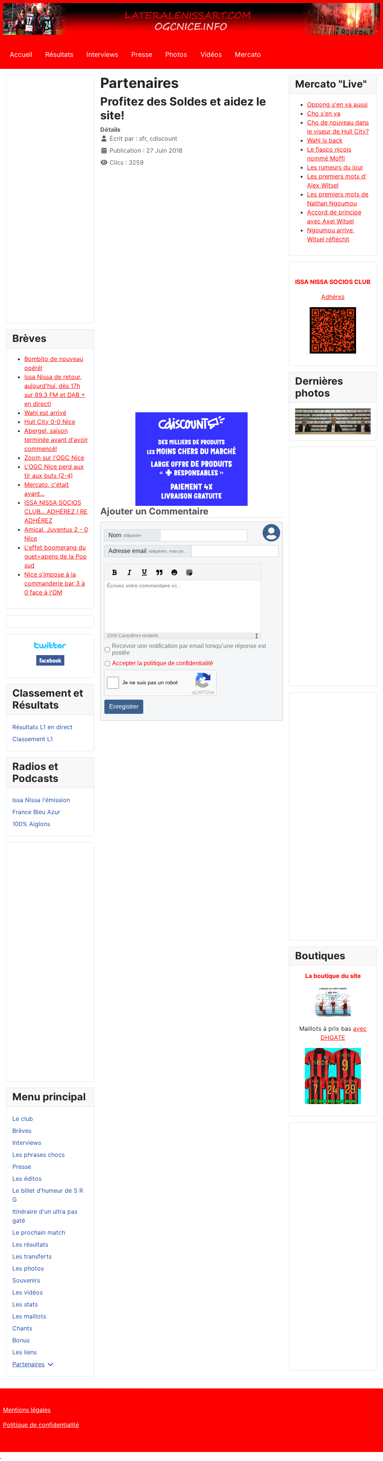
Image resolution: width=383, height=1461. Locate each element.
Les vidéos (27, 1292)
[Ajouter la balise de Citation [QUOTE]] (159, 572)
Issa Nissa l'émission (41, 800)
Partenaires (28, 1364)
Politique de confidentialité (41, 1424)
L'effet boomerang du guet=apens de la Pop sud (55, 556)
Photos (176, 54)
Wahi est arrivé (45, 412)
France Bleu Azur (36, 812)
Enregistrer (123, 706)
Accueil (21, 54)
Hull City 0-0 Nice (49, 421)
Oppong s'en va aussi (337, 104)
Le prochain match (38, 1232)
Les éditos (27, 1178)
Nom (124, 535)
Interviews (102, 54)
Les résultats (30, 1244)
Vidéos (211, 54)
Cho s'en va (323, 113)
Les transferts (32, 1256)
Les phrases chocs (38, 1154)
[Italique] (129, 572)
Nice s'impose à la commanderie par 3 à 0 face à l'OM (54, 583)
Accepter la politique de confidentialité (162, 663)
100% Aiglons (31, 824)
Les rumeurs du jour (335, 167)
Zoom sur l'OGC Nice (54, 457)
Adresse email (150, 551)
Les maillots (29, 1316)
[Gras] (114, 572)
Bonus (21, 1340)
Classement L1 (32, 739)
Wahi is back (325, 140)
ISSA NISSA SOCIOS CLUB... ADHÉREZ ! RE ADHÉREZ (56, 511)
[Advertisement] (50, 202)
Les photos (28, 1268)
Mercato (248, 54)
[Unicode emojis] (189, 572)
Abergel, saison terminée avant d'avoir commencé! (56, 439)
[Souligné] (144, 572)
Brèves (21, 1130)
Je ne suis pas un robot (150, 682)
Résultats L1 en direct (42, 727)
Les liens (24, 1352)
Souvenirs (26, 1280)
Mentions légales (26, 1409)
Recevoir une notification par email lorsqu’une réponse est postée (189, 649)
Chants (22, 1328)
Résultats (59, 54)
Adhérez (333, 296)
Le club (22, 1118)
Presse (141, 54)
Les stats (25, 1304)
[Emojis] (174, 572)
